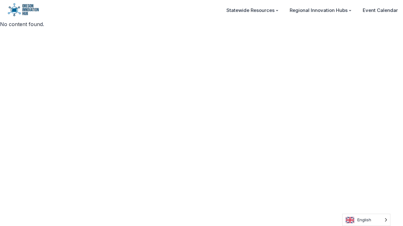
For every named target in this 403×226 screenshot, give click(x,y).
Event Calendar (380, 10)
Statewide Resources (250, 10)
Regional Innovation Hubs (319, 10)
